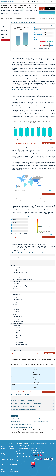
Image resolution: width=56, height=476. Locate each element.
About (29, 1)
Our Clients (3, 448)
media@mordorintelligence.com (23, 461)
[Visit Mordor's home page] (7, 1)
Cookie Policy (11, 466)
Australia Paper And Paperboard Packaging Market (43, 418)
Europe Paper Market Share (16, 421)
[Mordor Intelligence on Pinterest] (38, 455)
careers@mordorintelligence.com (37, 450)
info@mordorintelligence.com (24, 456)
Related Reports (14, 416)
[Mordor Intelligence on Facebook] (34, 455)
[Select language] (52, 1)
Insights (2, 457)
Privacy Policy (3, 466)
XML (2, 469)
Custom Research (23, 1)
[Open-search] (53, 1)
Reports (18, 1)
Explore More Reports (23, 416)
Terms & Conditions (13, 464)
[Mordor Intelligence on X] (36, 455)
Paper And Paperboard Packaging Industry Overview (21, 424)
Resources (39, 1)
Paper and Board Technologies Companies (19, 436)
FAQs (10, 453)
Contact (48, 1)
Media (2, 451)
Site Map (10, 469)
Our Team (11, 446)
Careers (2, 464)
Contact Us (11, 459)
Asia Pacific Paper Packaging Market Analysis (19, 418)
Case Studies (11, 457)
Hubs (10, 462)
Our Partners (11, 448)
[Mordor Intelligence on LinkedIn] (32, 455)
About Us (2, 446)
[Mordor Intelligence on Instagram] (41, 455)
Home (2, 443)
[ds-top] (47, 12)
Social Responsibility (13, 451)
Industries (43, 1)
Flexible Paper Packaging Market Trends (41, 421)
